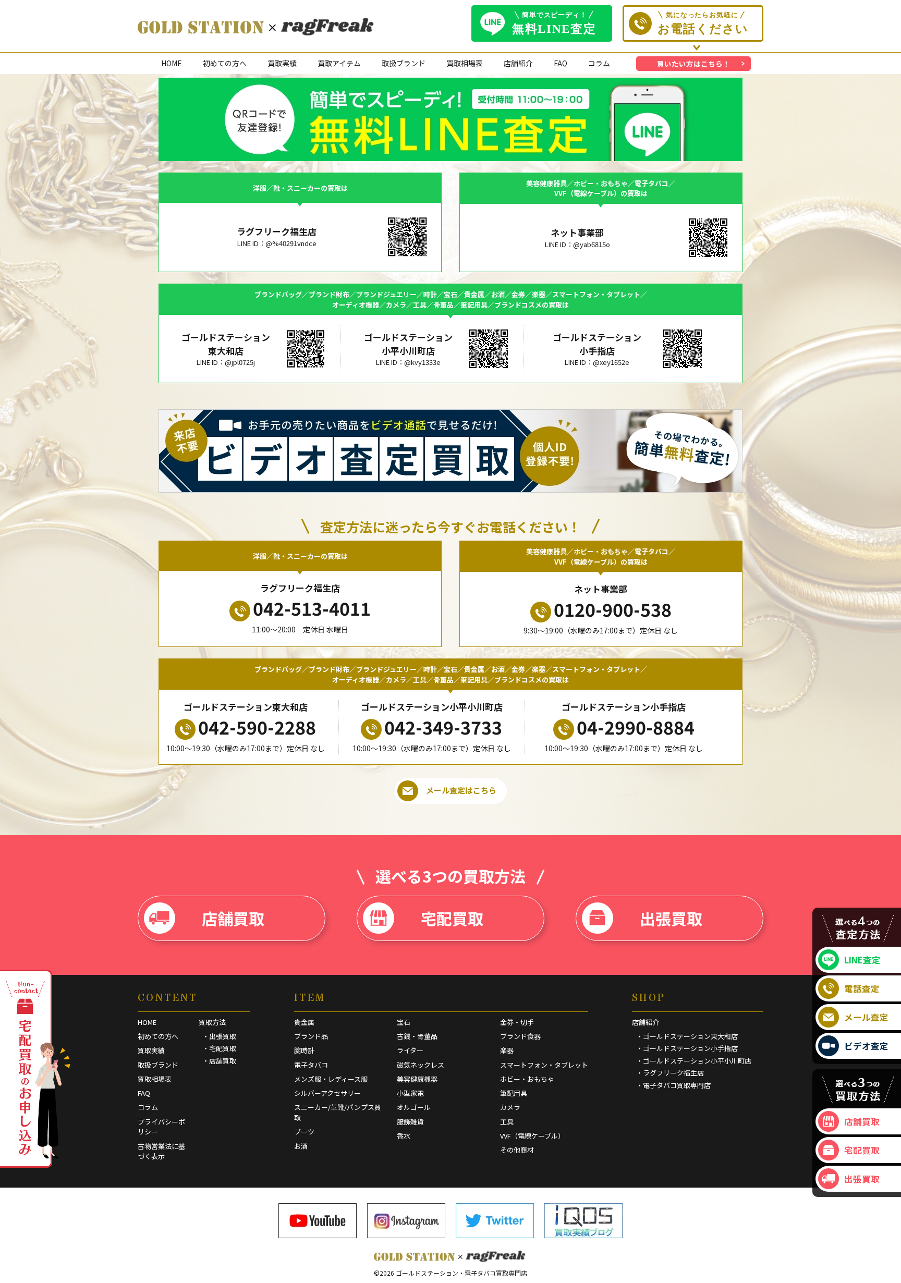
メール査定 (866, 1017)
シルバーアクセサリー (327, 1093)
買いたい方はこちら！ (693, 63)
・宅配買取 (219, 1048)
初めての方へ (225, 63)
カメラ (510, 1107)
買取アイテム (339, 63)
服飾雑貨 (410, 1122)
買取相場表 (464, 63)
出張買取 (671, 918)
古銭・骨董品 (417, 1036)
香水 (403, 1136)
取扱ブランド (403, 63)
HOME (171, 63)
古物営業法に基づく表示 (161, 1151)
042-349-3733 (443, 727)
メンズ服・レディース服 (331, 1079)
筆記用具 (513, 1093)
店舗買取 (233, 918)
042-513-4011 (312, 608)
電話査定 (862, 988)
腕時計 (304, 1050)
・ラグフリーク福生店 (670, 1073)
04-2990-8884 (636, 727)
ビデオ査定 (866, 1046)
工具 (507, 1122)
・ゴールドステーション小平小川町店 (693, 1061)
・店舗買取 (219, 1061)
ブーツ (304, 1132)
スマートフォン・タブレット (544, 1065)
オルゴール (414, 1107)
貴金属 (304, 1022)
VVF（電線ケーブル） (532, 1136)
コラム (599, 63)
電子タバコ (311, 1065)
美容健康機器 (417, 1079)
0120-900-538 (613, 609)
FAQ (560, 63)
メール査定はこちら (461, 790)
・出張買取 (219, 1036)
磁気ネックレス (420, 1065)
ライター (410, 1050)
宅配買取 (452, 918)
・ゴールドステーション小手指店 (687, 1048)
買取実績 (282, 63)
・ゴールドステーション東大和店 (687, 1036)
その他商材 (517, 1150)
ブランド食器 (520, 1036)
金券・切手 (517, 1022)
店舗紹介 (518, 63)
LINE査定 (862, 960)
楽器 (507, 1050)
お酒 (301, 1146)
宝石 (403, 1022)
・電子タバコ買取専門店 (673, 1085)
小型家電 (410, 1093)
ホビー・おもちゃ (527, 1079)
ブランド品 (311, 1036)
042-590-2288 (257, 727)
